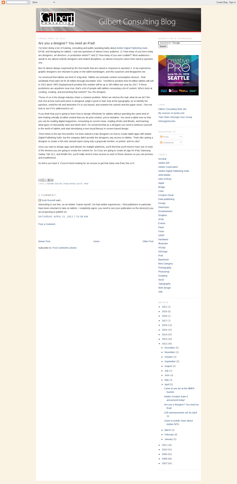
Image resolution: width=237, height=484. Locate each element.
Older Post (148, 241)
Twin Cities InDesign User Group (175, 117)
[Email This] (39, 180)
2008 (165, 458)
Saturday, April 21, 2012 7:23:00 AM (63, 216)
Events (161, 223)
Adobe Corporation (168, 167)
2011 (165, 445)
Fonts (161, 231)
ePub (161, 219)
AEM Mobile (164, 175)
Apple (161, 183)
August (169, 366)
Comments (168, 142)
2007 (165, 463)
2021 (165, 306)
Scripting (162, 275)
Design (162, 203)
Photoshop (163, 271)
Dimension (163, 207)
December (170, 347)
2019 (165, 311)
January (169, 439)
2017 (165, 320)
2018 (165, 316)
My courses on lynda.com (171, 113)
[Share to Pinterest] (52, 180)
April (167, 384)
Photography (164, 267)
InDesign (163, 251)
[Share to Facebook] (49, 180)
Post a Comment (46, 224)
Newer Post (44, 241)
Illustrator (163, 243)
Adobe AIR (163, 163)
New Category (165, 263)
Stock (161, 279)
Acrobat (162, 159)
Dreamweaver (165, 211)
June (167, 375)
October (169, 357)
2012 (165, 343)
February (169, 434)
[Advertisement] (76, 232)
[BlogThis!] (42, 180)
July (167, 370)
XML (160, 291)
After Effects (165, 179)
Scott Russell (48, 200)
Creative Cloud (165, 195)
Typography (164, 283)
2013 (165, 339)
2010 (165, 449)
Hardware (163, 239)
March (168, 430)
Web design (164, 287)
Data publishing (166, 199)
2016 (165, 325)
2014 (165, 334)
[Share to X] (46, 180)
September (170, 361)
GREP (161, 235)
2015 (165, 330)
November (170, 352)
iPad (86, 184)
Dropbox (162, 215)
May (167, 380)
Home (96, 241)
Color (161, 191)
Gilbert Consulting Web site (172, 109)
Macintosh (163, 259)
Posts (165, 137)
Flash (161, 227)
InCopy (162, 247)
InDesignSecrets (166, 121)
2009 (165, 454)
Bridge (161, 187)
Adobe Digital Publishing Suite (132, 48)
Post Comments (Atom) (64, 248)
